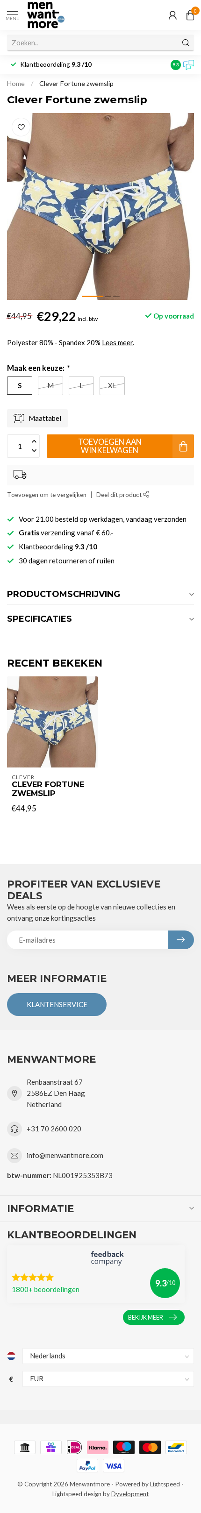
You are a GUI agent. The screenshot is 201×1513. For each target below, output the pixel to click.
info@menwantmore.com (65, 1155)
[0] (190, 15)
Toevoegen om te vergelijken (46, 494)
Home (16, 83)
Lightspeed (165, 1484)
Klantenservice (57, 1004)
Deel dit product (119, 494)
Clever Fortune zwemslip (76, 83)
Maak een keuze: (38, 368)
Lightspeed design (76, 1494)
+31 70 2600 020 (54, 1128)
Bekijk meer (145, 1317)
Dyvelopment (130, 1494)
